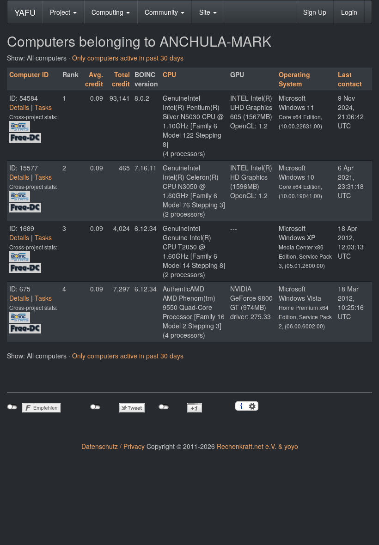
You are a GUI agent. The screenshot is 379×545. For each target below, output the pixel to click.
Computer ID (29, 74)
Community (162, 12)
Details (19, 107)
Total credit (121, 79)
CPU (169, 74)
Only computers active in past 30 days (127, 57)
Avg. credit (94, 79)
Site (205, 12)
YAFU (25, 12)
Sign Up (314, 12)
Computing (108, 12)
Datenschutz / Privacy (113, 446)
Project (61, 12)
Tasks (43, 107)
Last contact (350, 79)
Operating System (294, 79)
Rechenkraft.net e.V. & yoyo (257, 446)
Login (349, 12)
